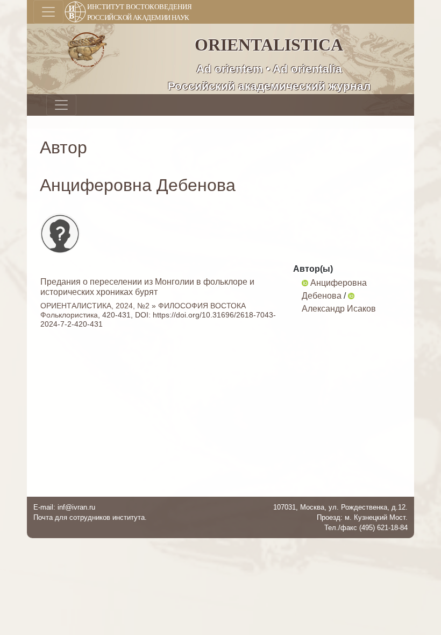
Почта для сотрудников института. (90, 517)
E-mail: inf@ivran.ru (64, 507)
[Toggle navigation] (48, 12)
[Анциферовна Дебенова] (305, 282)
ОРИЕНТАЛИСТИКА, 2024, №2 (95, 305)
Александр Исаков (339, 308)
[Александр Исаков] (351, 295)
